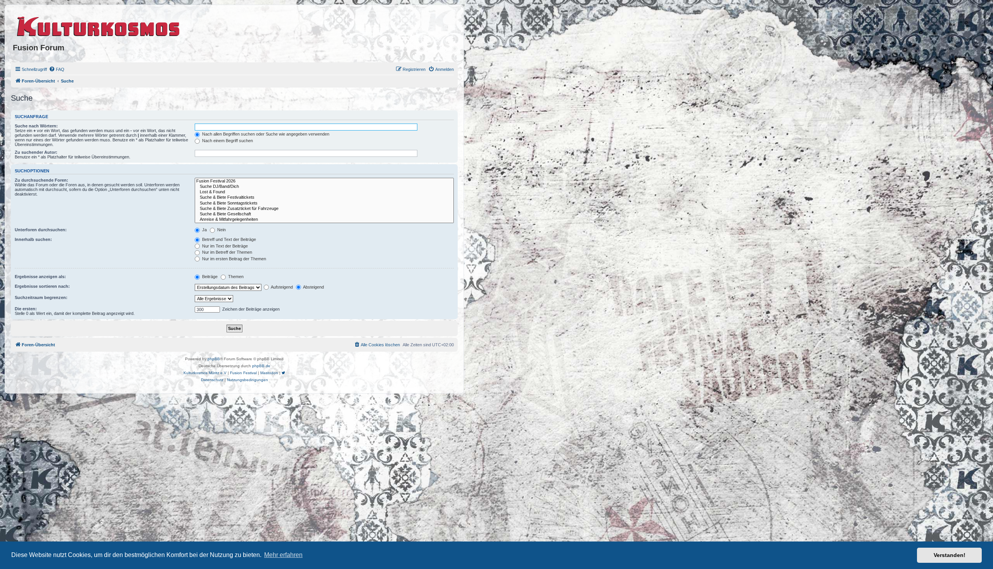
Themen (235, 276)
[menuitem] (56, 69)
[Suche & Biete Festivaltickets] (324, 197)
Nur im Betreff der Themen (226, 252)
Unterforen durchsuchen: (41, 229)
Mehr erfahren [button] (283, 555)
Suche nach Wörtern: (36, 126)
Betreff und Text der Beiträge (228, 239)
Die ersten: (26, 308)
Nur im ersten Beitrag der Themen (233, 258)
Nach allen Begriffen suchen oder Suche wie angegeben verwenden (265, 134)
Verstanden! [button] (949, 555)
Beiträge (209, 276)
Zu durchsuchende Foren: (41, 180)
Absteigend (313, 287)
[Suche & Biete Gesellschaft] (324, 214)
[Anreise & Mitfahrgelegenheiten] (324, 219)
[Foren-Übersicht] (99, 25)
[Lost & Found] (324, 192)
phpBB (214, 359)
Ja (204, 229)
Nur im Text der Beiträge (224, 246)
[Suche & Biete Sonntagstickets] (324, 203)
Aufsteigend (281, 287)
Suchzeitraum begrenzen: (41, 297)
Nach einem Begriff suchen (227, 140)
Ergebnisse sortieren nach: (42, 286)
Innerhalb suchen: (33, 239)
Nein (221, 229)
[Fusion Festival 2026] (324, 181)
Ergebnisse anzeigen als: (40, 276)
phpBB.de (261, 366)
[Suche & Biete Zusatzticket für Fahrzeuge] (324, 208)
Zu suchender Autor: (36, 152)
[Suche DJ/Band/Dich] (324, 186)
